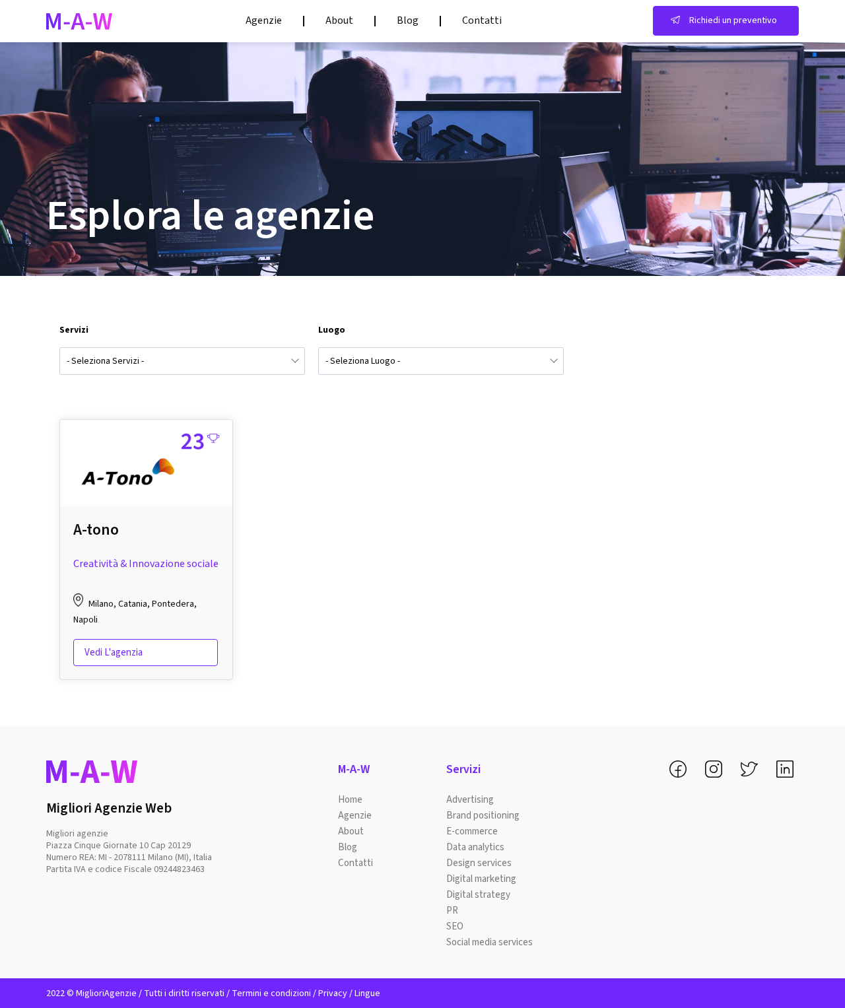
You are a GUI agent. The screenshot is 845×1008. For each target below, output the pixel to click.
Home (350, 800)
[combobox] (182, 361)
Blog (408, 20)
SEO (454, 926)
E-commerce (472, 831)
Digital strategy (478, 895)
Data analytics (475, 847)
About (339, 20)
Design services (479, 863)
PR (452, 911)
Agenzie (264, 20)
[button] (726, 21)
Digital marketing (481, 879)
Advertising (470, 800)
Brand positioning (483, 816)
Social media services (489, 942)
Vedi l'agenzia (113, 652)
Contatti (482, 20)
